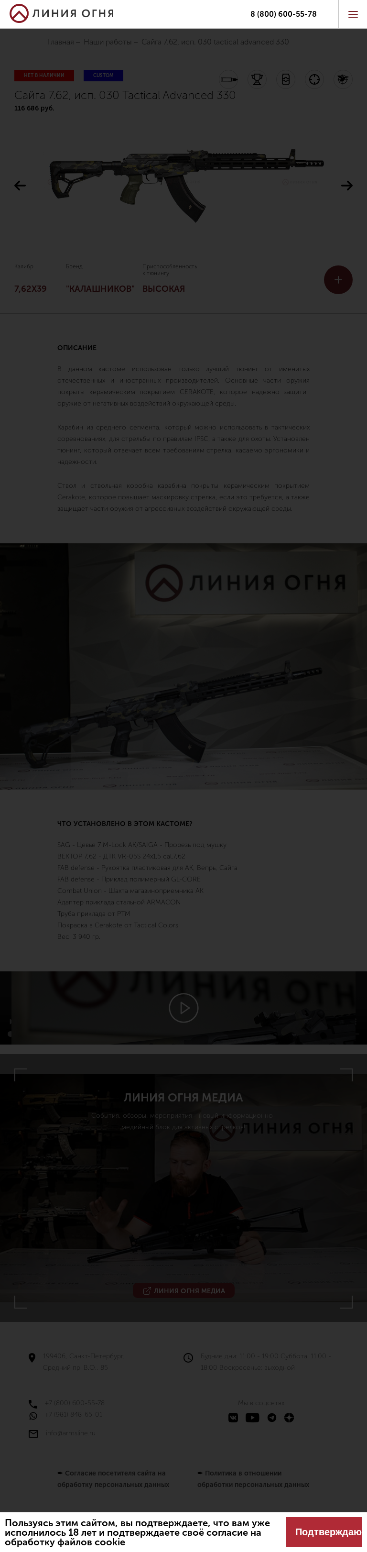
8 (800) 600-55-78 (283, 14)
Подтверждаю (328, 1532)
